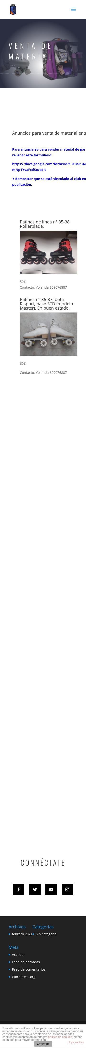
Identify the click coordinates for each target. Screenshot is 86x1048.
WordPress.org (23, 976)
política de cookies (60, 1037)
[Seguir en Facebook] (18, 889)
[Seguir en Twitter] (35, 889)
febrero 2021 (22, 934)
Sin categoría (46, 934)
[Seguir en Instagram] (67, 889)
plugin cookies (76, 1042)
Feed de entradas (26, 962)
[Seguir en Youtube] (51, 889)
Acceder (18, 954)
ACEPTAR (43, 1044)
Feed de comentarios (28, 969)
